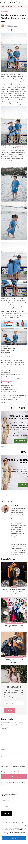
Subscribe (9, 710)
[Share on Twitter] (8, 30)
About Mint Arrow (17, 822)
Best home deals (5, 387)
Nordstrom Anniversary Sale (9, 93)
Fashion (4, 11)
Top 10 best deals (5, 370)
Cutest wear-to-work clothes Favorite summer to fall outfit (9, 390)
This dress (23, 152)
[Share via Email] (11, 30)
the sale (20, 158)
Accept (14, 838)
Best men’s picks (5, 377)
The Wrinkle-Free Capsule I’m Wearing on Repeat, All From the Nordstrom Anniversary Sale (14, 591)
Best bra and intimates (7, 385)
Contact (7, 822)
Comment (4, 728)
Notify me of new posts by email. (10, 772)
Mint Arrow (10, 2)
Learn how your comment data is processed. (13, 784)
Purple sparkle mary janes (8, 348)
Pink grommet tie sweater (8, 350)
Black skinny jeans (6, 352)
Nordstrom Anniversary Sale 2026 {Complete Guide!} (14, 626)
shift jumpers (19, 146)
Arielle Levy (10, 357)
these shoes (9, 298)
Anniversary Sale (19, 148)
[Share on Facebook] (2, 30)
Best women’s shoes (6, 381)
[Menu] (25, 2)
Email (3, 757)
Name (3, 749)
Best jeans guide (5, 374)
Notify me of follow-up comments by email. (13, 766)
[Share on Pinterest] (5, 30)
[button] (25, 825)
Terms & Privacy (14, 842)
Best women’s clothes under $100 (10, 379)
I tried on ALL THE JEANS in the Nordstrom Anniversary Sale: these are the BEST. (14, 661)
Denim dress (4, 346)
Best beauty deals (6, 383)
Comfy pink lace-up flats (8, 355)
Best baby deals (5, 372)
